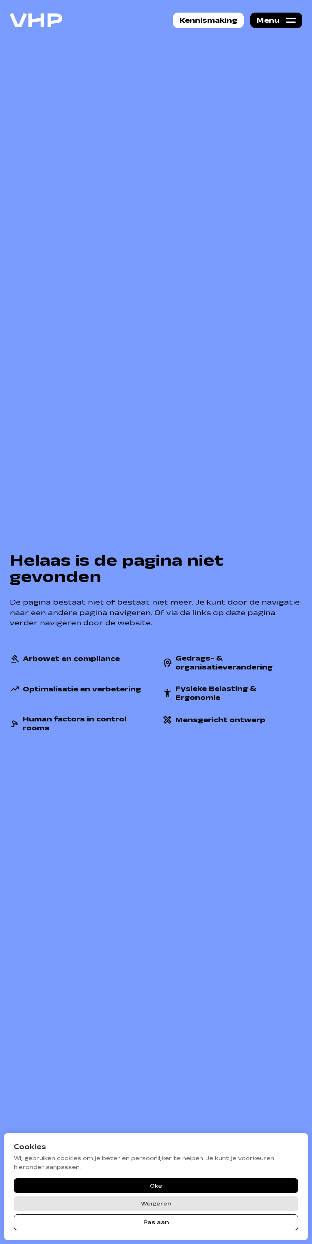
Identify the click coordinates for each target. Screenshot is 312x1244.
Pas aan (156, 1222)
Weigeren (156, 1203)
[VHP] (36, 20)
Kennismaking (208, 20)
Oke (156, 1185)
